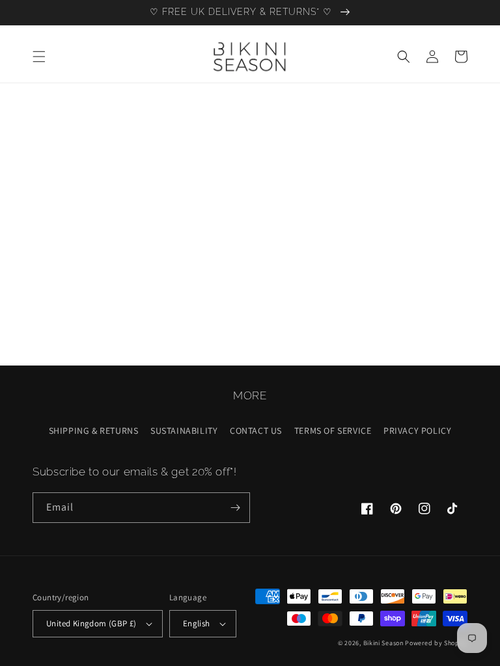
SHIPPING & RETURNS (94, 430)
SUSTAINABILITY (183, 430)
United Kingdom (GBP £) (91, 623)
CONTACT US (256, 430)
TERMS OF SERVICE (333, 430)
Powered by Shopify (436, 643)
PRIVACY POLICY (417, 430)
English (196, 623)
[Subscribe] (235, 507)
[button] (39, 56)
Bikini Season (383, 643)
